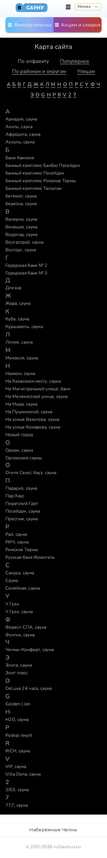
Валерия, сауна (21, 219)
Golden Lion (17, 704)
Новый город (19, 435)
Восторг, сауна (20, 250)
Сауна (11, 581)
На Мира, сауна (21, 404)
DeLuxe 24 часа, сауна (28, 688)
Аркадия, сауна (21, 119)
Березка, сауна (20, 204)
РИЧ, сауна (17, 542)
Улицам (86, 72)
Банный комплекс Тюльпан (33, 188)
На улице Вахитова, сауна (32, 419)
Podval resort (18, 735)
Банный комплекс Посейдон (34, 173)
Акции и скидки (80, 25)
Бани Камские (19, 158)
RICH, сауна (17, 751)
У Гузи (12, 604)
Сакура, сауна (19, 573)
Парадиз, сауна (21, 488)
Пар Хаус (14, 496)
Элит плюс (16, 673)
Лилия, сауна (19, 342)
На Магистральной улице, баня (37, 389)
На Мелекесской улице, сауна (36, 397)
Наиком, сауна (20, 374)
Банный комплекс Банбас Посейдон (42, 165)
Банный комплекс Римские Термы (40, 181)
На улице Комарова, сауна (32, 427)
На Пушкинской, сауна (28, 412)
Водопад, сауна (21, 235)
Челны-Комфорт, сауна (29, 650)
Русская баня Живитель (30, 557)
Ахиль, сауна (18, 127)
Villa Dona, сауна (23, 774)
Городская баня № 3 (26, 273)
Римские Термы (21, 550)
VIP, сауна (15, 767)
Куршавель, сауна (24, 327)
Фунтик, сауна (20, 635)
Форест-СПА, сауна (25, 627)
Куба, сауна (17, 319)
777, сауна (16, 805)
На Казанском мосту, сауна (33, 381)
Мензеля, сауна (21, 358)
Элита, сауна (18, 665)
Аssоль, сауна (20, 142)
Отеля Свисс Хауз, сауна (30, 473)
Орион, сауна (19, 450)
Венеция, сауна (21, 227)
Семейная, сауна (22, 588)
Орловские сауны (23, 458)
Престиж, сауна (21, 519)
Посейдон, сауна (22, 511)
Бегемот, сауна (20, 196)
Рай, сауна (16, 534)
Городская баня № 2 (26, 265)
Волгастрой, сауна (24, 242)
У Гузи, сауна (19, 612)
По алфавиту (33, 61)
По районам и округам (39, 72)
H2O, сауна (17, 720)
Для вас (13, 288)
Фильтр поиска (32, 25)
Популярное (74, 61)
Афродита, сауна (23, 134)
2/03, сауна (17, 790)
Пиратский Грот (21, 504)
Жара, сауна (18, 303)
